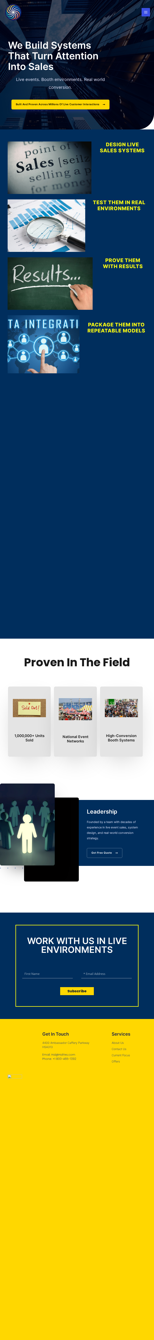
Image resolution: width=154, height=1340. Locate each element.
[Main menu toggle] (146, 12)
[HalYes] (13, 12)
